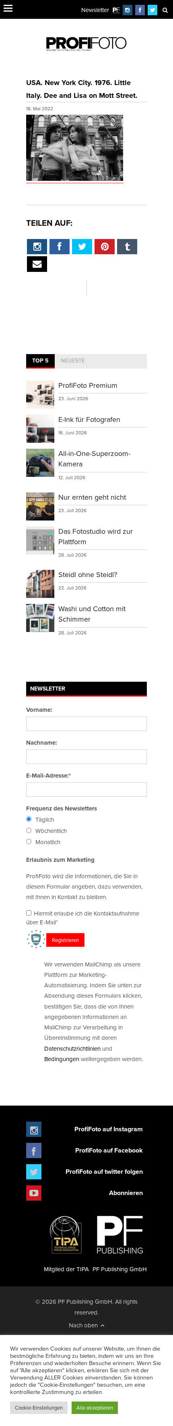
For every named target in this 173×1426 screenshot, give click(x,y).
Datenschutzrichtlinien (72, 1048)
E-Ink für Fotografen (89, 419)
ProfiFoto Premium (87, 385)
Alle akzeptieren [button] (94, 1407)
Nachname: (41, 742)
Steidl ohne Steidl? (87, 574)
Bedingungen (61, 1059)
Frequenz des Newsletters (61, 808)
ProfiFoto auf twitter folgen (104, 1171)
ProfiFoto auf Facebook (109, 1150)
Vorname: (39, 709)
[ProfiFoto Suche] (165, 10)
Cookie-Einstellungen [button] (39, 1407)
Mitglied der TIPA (66, 1269)
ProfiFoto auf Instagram (108, 1129)
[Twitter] (152, 10)
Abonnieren (126, 1192)
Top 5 (40, 360)
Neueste (73, 360)
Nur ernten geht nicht (92, 497)
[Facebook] (140, 10)
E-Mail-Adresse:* (48, 775)
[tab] (40, 361)
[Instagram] (127, 10)
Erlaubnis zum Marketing (60, 859)
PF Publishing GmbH (120, 1269)
